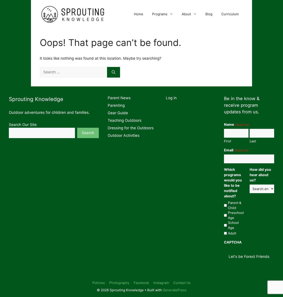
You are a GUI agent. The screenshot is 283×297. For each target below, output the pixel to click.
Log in (171, 98)
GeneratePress (174, 290)
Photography (119, 283)
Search (88, 133)
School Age (233, 225)
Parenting (116, 105)
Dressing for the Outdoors (131, 128)
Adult (232, 233)
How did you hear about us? (260, 174)
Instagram (161, 283)
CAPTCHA (233, 242)
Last (253, 141)
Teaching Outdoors (125, 120)
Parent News (119, 98)
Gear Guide (118, 113)
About (186, 14)
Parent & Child (234, 205)
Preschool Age (236, 215)
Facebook (141, 283)
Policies (98, 283)
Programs (159, 14)
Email (236, 150)
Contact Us (182, 283)
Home (138, 14)
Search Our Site (23, 124)
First (227, 141)
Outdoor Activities (124, 135)
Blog (208, 14)
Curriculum (230, 14)
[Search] (113, 72)
